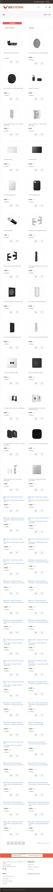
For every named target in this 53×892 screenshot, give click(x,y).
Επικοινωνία (30, 869)
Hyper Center (22, 889)
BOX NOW (5, 883)
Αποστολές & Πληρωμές (8, 876)
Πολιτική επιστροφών (7, 881)
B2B (48, 1)
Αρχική (45, 14)
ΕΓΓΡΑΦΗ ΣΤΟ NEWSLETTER (34, 855)
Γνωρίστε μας (30, 864)
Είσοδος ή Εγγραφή (39, 1)
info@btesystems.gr (11, 866)
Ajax (49, 14)
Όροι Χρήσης (5, 878)
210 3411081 (8, 864)
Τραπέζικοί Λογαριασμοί (33, 867)
